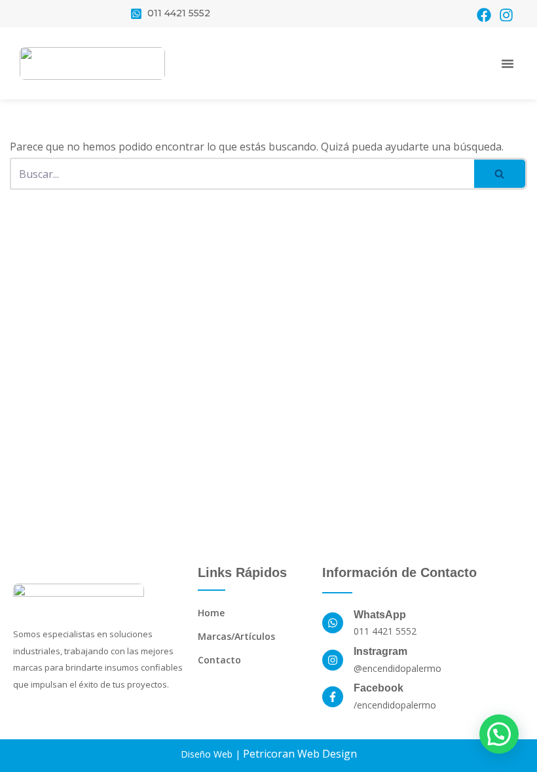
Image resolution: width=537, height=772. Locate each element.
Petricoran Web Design (300, 753)
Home (211, 612)
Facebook (378, 687)
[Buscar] (500, 174)
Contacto (219, 660)
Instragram (380, 651)
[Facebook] (484, 15)
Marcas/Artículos (236, 636)
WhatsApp (380, 614)
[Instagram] (506, 15)
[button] (507, 63)
